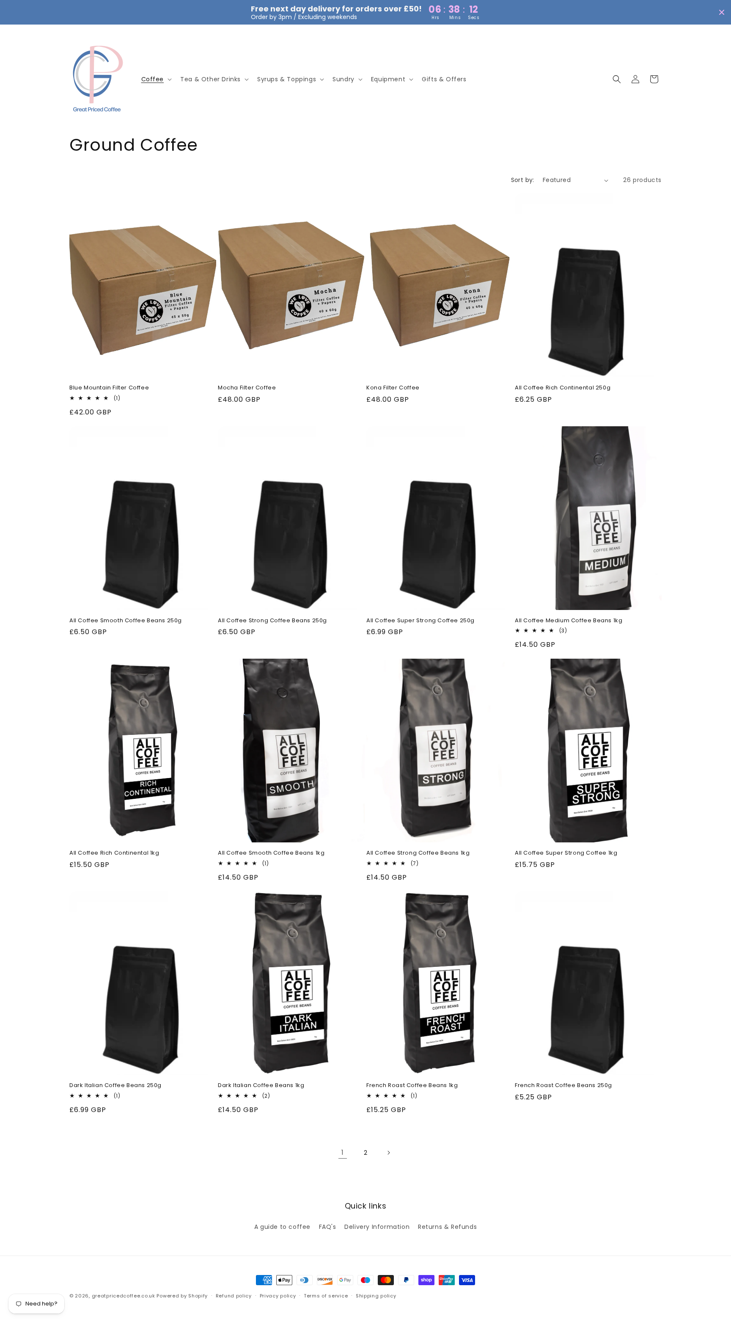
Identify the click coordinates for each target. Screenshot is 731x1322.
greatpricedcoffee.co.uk (123, 1295)
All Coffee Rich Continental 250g (562, 388)
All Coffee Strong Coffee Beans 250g (272, 620)
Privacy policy (278, 1295)
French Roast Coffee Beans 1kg (412, 1085)
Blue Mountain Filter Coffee (109, 388)
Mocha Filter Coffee (247, 388)
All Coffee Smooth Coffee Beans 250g (125, 620)
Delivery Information (376, 1227)
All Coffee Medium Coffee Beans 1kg (568, 620)
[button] (156, 79)
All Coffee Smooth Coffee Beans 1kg (271, 853)
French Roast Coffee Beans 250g (563, 1085)
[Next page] (388, 1152)
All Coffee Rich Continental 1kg (114, 853)
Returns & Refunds (447, 1227)
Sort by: (522, 180)
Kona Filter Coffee (393, 388)
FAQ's (327, 1227)
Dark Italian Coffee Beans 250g (115, 1085)
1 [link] (342, 1152)
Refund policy (234, 1295)
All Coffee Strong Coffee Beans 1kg (418, 853)
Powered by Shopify (182, 1295)
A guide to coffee (282, 1227)
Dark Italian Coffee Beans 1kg (261, 1085)
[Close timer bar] (722, 12)
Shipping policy (376, 1295)
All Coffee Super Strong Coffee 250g (420, 620)
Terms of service (326, 1295)
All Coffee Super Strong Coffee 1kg (566, 853)
